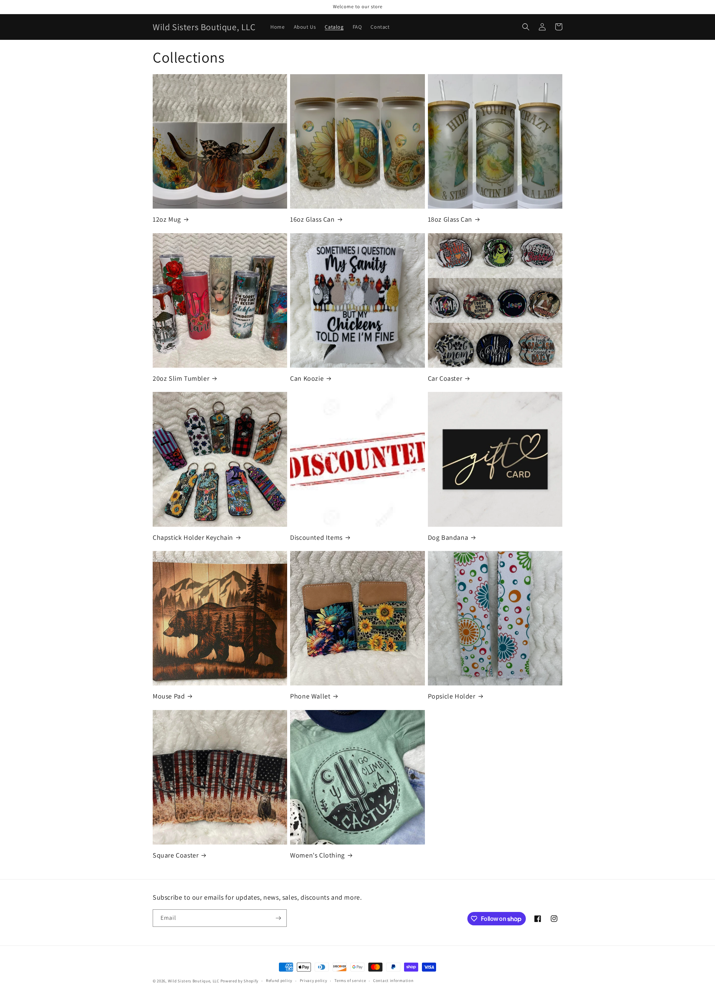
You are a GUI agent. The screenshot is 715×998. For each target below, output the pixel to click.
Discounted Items (316, 537)
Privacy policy (313, 980)
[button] (526, 27)
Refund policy (279, 980)
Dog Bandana (448, 537)
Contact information (393, 980)
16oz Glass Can (312, 219)
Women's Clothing (317, 855)
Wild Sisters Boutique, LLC (193, 980)
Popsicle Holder (452, 696)
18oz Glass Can (450, 219)
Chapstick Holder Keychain (193, 537)
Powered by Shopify (239, 980)
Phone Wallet (310, 696)
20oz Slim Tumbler (181, 378)
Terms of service (350, 980)
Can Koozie (307, 378)
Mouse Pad (169, 696)
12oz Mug (167, 219)
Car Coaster (445, 378)
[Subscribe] (278, 918)
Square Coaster (175, 855)
